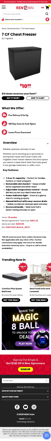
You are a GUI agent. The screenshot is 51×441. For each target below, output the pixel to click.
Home (4, 29)
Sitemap (31, 387)
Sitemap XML (22, 387)
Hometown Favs (13, 29)
